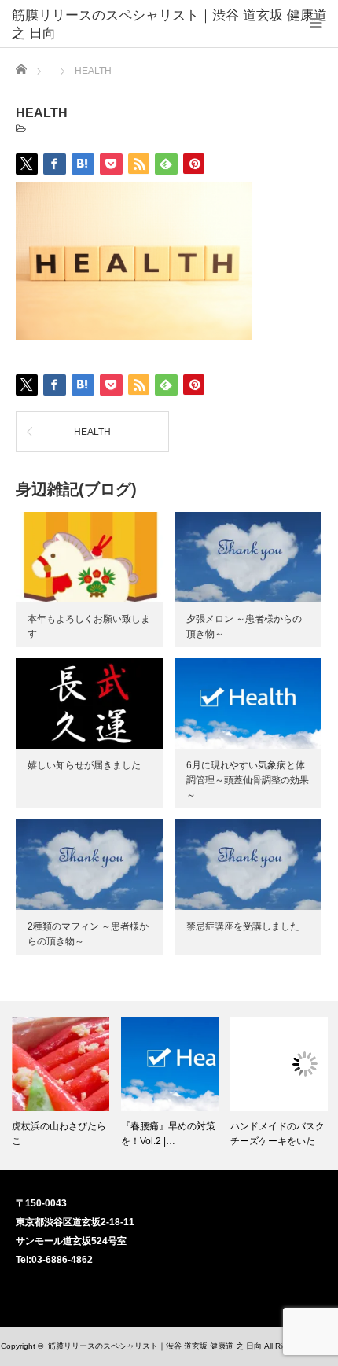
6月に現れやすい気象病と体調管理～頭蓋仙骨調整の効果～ (247, 780)
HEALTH (92, 431)
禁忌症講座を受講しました (242, 926)
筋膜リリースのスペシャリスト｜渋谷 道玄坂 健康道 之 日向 (169, 15)
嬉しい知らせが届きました (84, 765)
